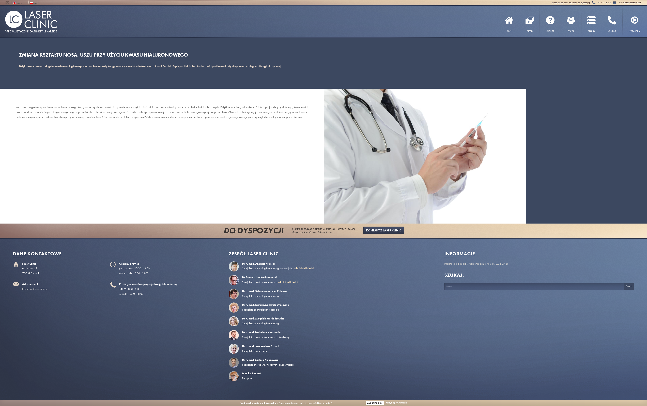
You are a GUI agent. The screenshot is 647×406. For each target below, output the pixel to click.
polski (36, 2)
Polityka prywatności (396, 402)
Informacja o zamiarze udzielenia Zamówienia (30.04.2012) (476, 263)
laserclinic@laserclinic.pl (34, 289)
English (19, 2)
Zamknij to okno (374, 403)
